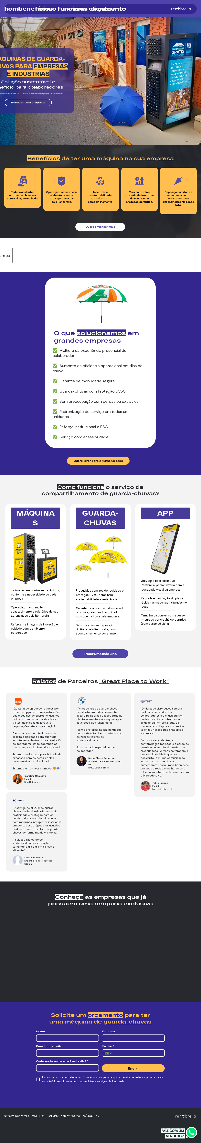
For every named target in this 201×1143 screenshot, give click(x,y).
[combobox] (67, 1068)
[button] (28, 102)
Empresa (109, 1031)
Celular (108, 1046)
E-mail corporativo (50, 1046)
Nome (41, 1031)
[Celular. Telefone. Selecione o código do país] (108, 1053)
